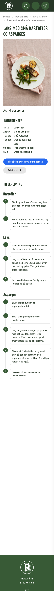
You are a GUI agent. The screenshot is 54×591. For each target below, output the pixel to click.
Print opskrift (15, 170)
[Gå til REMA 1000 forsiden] (9, 6)
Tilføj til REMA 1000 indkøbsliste (25, 161)
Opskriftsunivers (41, 16)
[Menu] (26, 6)
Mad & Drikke (21, 16)
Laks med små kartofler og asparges (26, 20)
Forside (6, 16)
